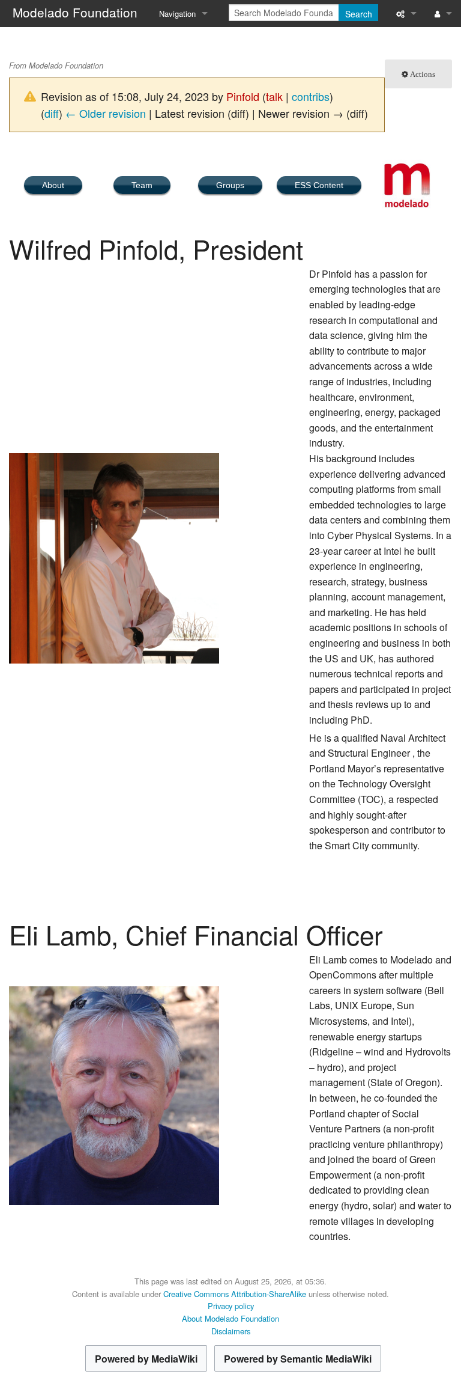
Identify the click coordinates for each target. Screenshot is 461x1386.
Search (358, 14)
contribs (311, 96)
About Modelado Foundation (230, 1318)
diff (51, 113)
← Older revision (105, 113)
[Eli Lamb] (114, 1094)
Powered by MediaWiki (146, 1359)
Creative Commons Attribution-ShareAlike (234, 1293)
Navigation (177, 13)
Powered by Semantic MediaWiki (298, 1359)
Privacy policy (231, 1305)
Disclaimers (230, 1331)
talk (274, 96)
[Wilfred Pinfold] (114, 557)
